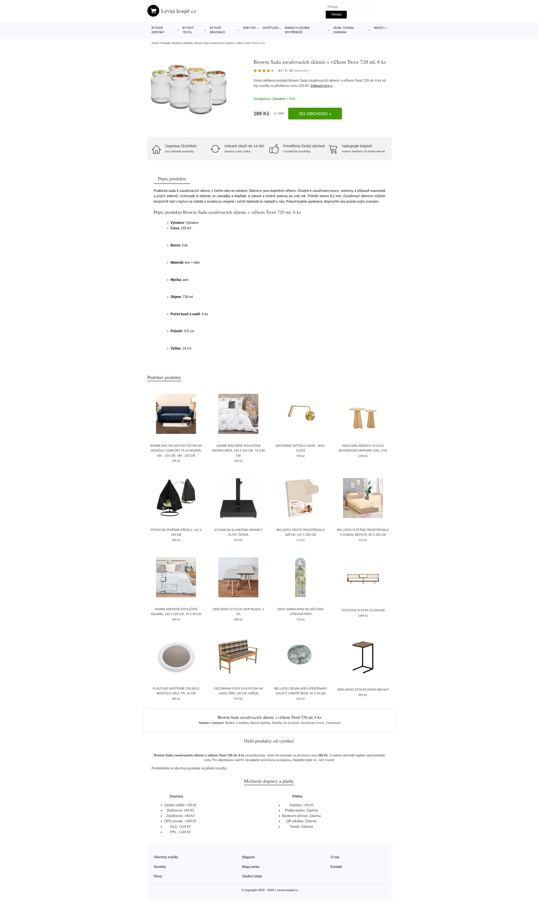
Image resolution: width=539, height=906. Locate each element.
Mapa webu (251, 867)
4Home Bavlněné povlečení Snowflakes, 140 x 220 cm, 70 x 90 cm (238, 450)
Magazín (248, 857)
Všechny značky (166, 857)
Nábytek (249, 27)
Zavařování (333, 722)
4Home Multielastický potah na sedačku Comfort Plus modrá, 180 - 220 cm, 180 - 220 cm (176, 450)
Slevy (158, 876)
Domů (155, 43)
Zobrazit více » (321, 86)
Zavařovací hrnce (312, 722)
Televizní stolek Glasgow (363, 610)
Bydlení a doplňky (182, 43)
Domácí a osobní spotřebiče (297, 30)
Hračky (379, 27)
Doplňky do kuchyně (285, 722)
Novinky (160, 867)
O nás (335, 857)
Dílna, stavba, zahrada (344, 30)
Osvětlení (270, 27)
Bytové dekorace (217, 30)
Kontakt (336, 867)
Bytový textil (188, 30)
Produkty (165, 43)
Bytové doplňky (158, 30)
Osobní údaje (252, 876)
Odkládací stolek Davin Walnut (363, 689)
